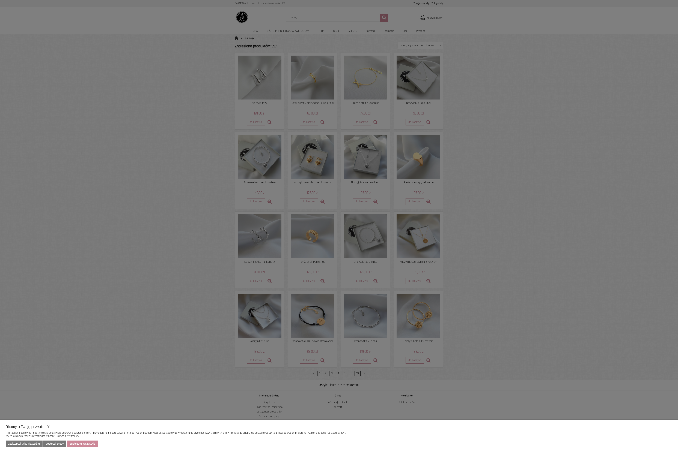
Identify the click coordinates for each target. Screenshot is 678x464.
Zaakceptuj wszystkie (82, 444)
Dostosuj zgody (55, 444)
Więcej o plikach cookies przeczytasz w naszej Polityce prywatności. (42, 436)
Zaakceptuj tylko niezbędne (24, 444)
